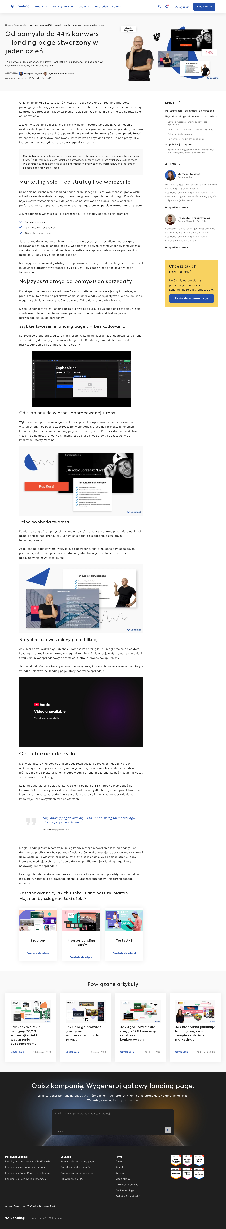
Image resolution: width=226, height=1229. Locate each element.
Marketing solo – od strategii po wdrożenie (189, 110)
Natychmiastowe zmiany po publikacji (187, 139)
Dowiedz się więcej (38, 953)
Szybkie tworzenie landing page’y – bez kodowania (187, 123)
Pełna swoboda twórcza (180, 134)
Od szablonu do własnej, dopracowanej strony (191, 129)
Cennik (116, 6)
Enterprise (101, 6)
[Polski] (166, 6)
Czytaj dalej (18, 1052)
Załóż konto (204, 6)
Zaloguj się (182, 7)
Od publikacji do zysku (178, 144)
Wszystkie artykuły (176, 207)
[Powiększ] (126, 355)
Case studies (21, 25)
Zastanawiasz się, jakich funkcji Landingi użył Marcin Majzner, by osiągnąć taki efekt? (191, 151)
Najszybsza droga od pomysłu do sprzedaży (191, 116)
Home (8, 25)
